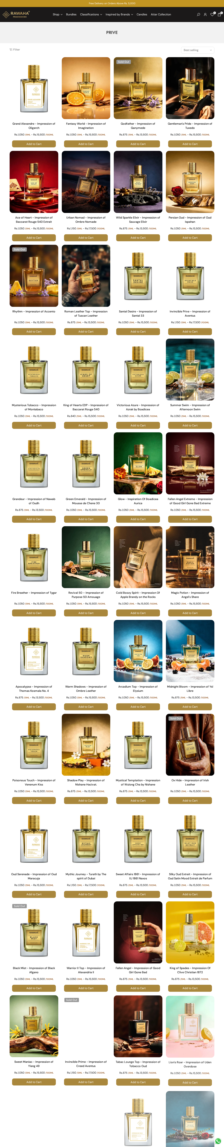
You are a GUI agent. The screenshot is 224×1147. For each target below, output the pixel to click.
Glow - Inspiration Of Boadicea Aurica (138, 501)
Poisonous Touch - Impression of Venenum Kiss (33, 782)
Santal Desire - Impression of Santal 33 (138, 313)
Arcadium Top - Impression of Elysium (138, 689)
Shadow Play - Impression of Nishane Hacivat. (86, 782)
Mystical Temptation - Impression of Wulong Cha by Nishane (138, 782)
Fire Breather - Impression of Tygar (34, 593)
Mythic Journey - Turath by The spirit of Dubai (86, 876)
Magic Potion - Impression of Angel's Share (190, 595)
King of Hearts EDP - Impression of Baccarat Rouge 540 (85, 407)
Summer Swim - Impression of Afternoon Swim (190, 407)
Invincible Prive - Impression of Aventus (190, 313)
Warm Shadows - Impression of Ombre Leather (86, 689)
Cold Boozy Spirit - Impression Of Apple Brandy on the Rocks (138, 595)
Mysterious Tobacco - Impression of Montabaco (34, 407)
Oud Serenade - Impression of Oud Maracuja (34, 876)
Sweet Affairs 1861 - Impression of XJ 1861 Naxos (138, 876)
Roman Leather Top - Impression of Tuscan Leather (85, 313)
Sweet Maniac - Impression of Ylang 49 (33, 1064)
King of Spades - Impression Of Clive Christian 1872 (190, 970)
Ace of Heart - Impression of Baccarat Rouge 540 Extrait (34, 220)
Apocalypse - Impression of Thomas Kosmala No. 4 (34, 689)
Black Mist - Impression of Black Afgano (34, 970)
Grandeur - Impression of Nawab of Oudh (33, 501)
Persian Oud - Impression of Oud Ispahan (190, 220)
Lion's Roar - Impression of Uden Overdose (190, 1064)
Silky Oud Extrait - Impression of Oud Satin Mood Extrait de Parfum (190, 876)
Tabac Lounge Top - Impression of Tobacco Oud (138, 1064)
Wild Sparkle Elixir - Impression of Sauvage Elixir (138, 220)
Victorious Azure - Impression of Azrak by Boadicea (138, 407)
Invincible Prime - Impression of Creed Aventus (86, 1064)
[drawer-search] (198, 15)
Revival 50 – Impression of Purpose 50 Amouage (86, 595)
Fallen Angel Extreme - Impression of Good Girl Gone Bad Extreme (190, 501)
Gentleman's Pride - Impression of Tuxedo (190, 126)
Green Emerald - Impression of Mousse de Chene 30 (86, 501)
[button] (55, 63)
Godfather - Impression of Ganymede (138, 126)
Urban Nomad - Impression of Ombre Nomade (86, 220)
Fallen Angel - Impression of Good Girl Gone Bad (138, 970)
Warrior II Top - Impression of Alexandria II (86, 970)
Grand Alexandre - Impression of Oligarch (33, 126)
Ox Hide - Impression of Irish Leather (190, 782)
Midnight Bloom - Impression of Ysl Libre (190, 689)
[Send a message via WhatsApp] (218, 1141)
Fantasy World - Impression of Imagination (86, 126)
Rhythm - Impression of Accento (33, 311)
